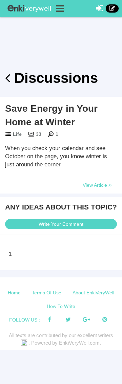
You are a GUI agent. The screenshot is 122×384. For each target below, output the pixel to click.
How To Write (61, 306)
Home (14, 292)
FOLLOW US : (24, 320)
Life (17, 134)
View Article (95, 185)
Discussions (54, 78)
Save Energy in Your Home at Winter (51, 115)
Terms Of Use (46, 292)
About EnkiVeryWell (93, 292)
